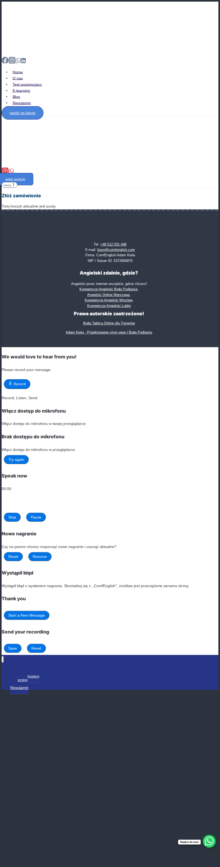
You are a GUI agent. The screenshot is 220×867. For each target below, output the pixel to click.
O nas (18, 78)
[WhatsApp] (18, 62)
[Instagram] (12, 62)
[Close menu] (3, 659)
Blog (16, 96)
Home (18, 72)
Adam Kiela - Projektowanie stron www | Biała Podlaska (109, 332)
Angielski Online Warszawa (108, 295)
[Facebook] (5, 62)
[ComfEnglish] (12, 49)
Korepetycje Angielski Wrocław (108, 300)
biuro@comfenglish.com (116, 250)
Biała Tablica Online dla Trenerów (109, 323)
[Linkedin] (23, 62)
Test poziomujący (27, 84)
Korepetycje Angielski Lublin (109, 306)
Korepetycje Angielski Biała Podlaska (108, 289)
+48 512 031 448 (113, 244)
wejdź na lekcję (22, 113)
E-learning (21, 90)
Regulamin (22, 103)
